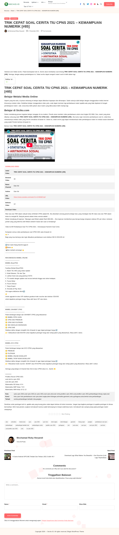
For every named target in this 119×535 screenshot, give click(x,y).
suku (22, 428)
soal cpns (83, 425)
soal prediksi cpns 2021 (12, 428)
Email (44, 504)
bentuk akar (22, 422)
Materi (12, 10)
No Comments (47, 31)
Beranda (6, 10)
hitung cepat (81, 422)
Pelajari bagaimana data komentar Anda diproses (57, 520)
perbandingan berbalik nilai (22, 425)
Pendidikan (14, 18)
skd (68, 425)
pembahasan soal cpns (101, 422)
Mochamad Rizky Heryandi (30, 438)
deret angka (54, 422)
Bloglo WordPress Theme (75, 531)
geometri (73, 422)
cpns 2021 (37, 422)
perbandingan (9, 425)
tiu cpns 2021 (30, 428)
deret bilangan (64, 422)
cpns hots (45, 422)
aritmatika (13, 422)
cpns (30, 422)
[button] (109, 4)
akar (7, 422)
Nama (6, 504)
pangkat (90, 422)
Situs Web (82, 504)
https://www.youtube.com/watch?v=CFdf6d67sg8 (29, 197)
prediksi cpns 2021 (50, 425)
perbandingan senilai (37, 425)
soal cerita (75, 425)
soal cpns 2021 (93, 425)
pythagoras (61, 425)
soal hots (102, 425)
